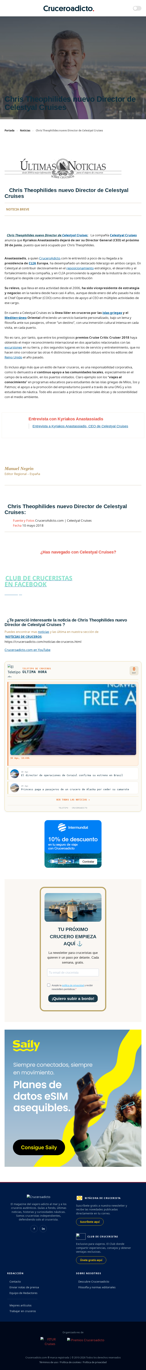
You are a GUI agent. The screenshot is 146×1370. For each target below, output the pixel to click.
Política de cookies (70, 1362)
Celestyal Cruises (74, 235)
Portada (9, 130)
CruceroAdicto (49, 258)
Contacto (15, 1281)
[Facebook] (34, 1228)
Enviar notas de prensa (24, 1287)
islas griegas (112, 312)
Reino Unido (13, 357)
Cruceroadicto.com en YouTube (27, 650)
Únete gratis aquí (91, 1260)
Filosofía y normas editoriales (97, 1287)
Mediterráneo (16, 317)
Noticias (25, 130)
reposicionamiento (80, 268)
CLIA (32, 263)
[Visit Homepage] (68, 8)
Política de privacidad (95, 1362)
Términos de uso (48, 1362)
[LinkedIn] (43, 1228)
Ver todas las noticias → (73, 799)
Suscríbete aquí (90, 1222)
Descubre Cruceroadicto (93, 1281)
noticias (43, 632)
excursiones (13, 347)
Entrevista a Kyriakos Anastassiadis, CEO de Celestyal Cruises (80, 426)
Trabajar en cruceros (23, 1311)
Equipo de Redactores (23, 1293)
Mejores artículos (21, 1305)
